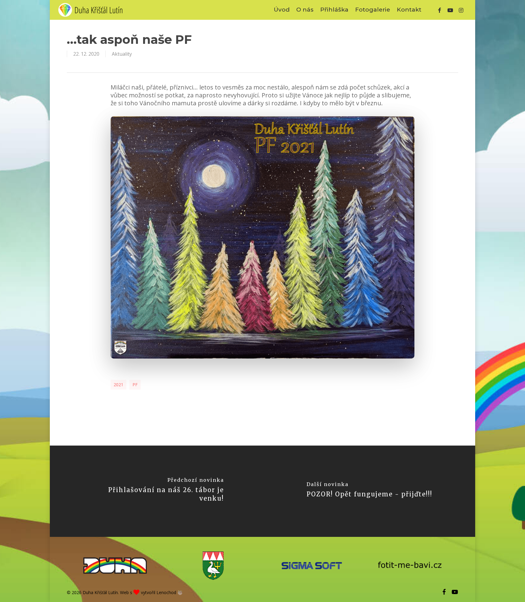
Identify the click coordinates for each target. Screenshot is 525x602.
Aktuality (122, 54)
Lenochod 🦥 (169, 592)
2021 (118, 384)
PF (135, 384)
